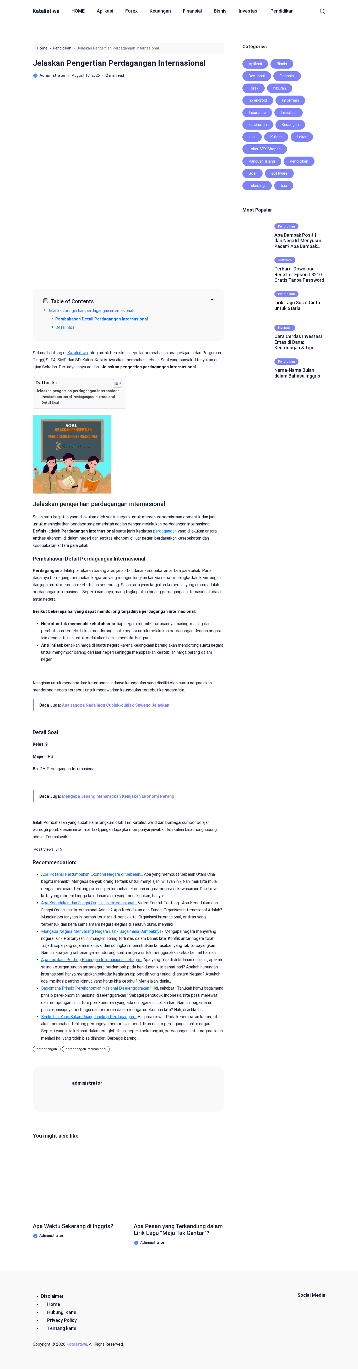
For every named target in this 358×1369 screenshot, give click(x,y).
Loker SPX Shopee (265, 149)
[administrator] (59, 1088)
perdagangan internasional (86, 1049)
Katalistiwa (46, 11)
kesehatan (258, 124)
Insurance (257, 112)
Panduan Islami (262, 161)
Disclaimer (52, 1296)
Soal (252, 173)
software (279, 173)
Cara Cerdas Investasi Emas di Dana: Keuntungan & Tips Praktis (298, 342)
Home (53, 1304)
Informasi (290, 100)
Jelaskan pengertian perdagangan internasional (78, 391)
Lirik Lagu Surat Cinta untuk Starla (297, 305)
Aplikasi (105, 11)
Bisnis (220, 11)
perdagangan (165, 531)
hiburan (279, 88)
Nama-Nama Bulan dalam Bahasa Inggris (297, 373)
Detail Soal (65, 327)
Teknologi (257, 185)
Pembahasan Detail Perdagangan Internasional (78, 397)
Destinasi (257, 76)
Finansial (192, 11)
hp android (258, 100)
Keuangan (160, 11)
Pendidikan (282, 11)
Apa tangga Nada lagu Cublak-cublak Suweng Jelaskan (115, 705)
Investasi (248, 11)
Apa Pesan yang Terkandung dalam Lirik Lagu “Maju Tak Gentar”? (178, 1229)
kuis (252, 137)
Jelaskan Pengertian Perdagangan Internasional (119, 63)
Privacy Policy (62, 1320)
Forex (131, 11)
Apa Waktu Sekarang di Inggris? (73, 1226)
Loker (302, 137)
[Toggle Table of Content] (115, 383)
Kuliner (276, 137)
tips (283, 185)
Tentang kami (61, 1328)
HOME (78, 11)
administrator (87, 1083)
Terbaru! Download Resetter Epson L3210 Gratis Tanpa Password (299, 274)
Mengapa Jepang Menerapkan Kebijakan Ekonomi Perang (118, 796)
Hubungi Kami (61, 1312)
